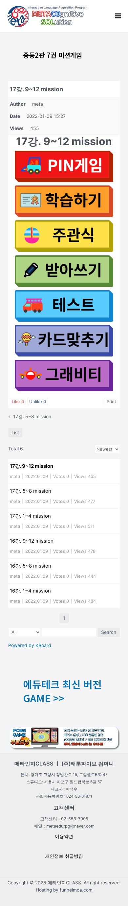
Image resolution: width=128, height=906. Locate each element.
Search (108, 632)
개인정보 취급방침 (64, 856)
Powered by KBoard (29, 645)
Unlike (37, 401)
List (15, 432)
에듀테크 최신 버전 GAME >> (62, 691)
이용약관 (64, 836)
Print (111, 401)
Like (18, 401)
